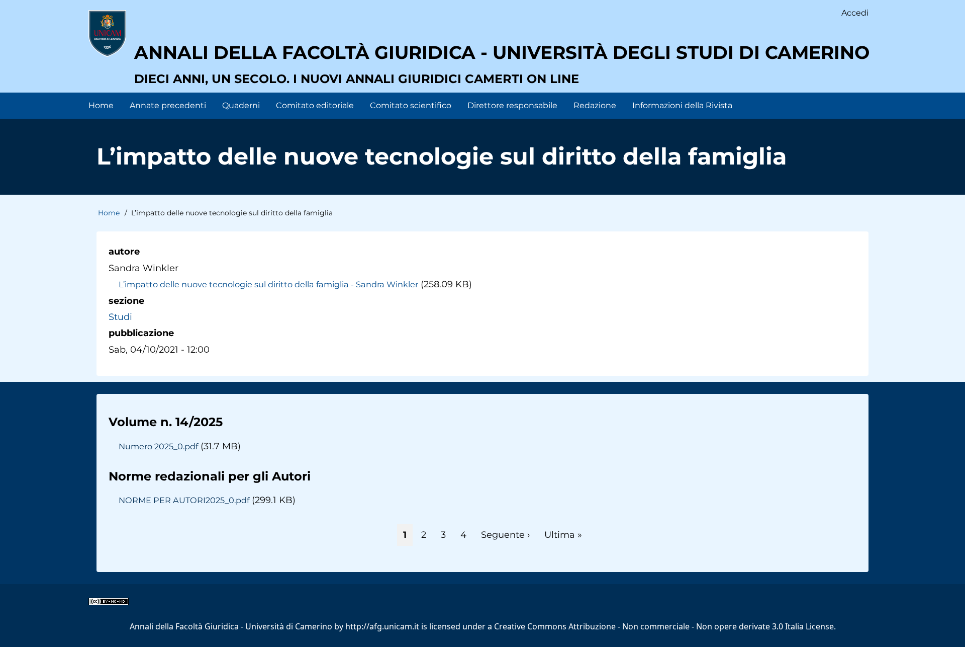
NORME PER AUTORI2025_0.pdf (184, 500)
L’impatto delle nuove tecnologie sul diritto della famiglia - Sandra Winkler (268, 284)
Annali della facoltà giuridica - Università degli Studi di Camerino (502, 52)
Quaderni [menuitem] (241, 105)
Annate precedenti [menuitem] (168, 105)
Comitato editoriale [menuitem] (315, 105)
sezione (126, 300)
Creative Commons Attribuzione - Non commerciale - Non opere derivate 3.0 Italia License (664, 626)
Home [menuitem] (101, 105)
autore (124, 251)
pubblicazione (141, 333)
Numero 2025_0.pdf (158, 446)
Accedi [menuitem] (854, 13)
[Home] (107, 33)
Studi (120, 316)
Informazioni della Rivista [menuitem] (682, 105)
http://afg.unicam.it (382, 626)
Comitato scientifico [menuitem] (410, 105)
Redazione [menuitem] (594, 105)
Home (109, 212)
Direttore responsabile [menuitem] (512, 105)
